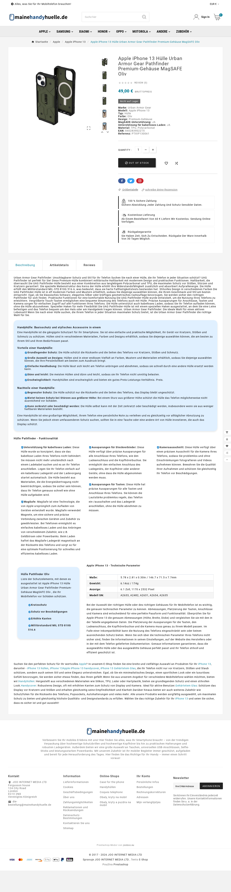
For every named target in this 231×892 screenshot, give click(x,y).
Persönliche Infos (148, 782)
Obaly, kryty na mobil (113, 797)
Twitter (130, 180)
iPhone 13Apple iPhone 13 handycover (74, 668)
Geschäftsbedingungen (78, 792)
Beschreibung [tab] (25, 265)
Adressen (143, 797)
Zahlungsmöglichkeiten (78, 802)
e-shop (143, 859)
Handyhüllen (26, 681)
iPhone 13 (204, 664)
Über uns (69, 797)
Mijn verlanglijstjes (149, 802)
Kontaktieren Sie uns (76, 823)
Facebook (121, 180)
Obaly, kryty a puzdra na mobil (115, 804)
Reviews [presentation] (89, 265)
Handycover (28, 685)
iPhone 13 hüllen (38, 668)
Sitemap (68, 828)
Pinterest (139, 180)
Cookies (68, 787)
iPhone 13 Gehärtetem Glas (118, 668)
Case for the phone (112, 782)
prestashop (121, 864)
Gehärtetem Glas (186, 685)
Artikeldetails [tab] (59, 265)
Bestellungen (145, 787)
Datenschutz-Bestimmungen (72, 817)
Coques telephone (111, 792)
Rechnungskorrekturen (151, 792)
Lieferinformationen (76, 782)
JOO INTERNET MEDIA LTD (112, 859)
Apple (82, 664)
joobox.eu (128, 845)
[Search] (144, 17)
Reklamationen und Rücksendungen (75, 809)
